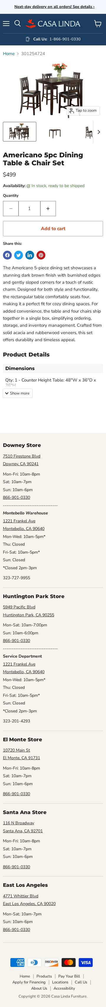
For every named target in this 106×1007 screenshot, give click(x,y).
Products (44, 976)
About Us (39, 988)
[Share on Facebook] (7, 255)
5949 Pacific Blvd (19, 607)
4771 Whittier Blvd (20, 896)
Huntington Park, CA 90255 (28, 615)
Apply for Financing (29, 982)
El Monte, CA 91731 (21, 758)
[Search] (17, 23)
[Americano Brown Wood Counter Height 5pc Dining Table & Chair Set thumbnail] (19, 131)
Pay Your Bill (69, 976)
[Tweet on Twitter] (18, 255)
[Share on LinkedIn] (29, 255)
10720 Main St (16, 750)
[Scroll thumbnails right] (97, 132)
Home (9, 53)
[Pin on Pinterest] (41, 255)
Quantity (11, 196)
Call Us (81, 982)
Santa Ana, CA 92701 (23, 831)
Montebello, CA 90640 (23, 528)
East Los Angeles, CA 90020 (29, 904)
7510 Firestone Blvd (21, 456)
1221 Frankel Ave (19, 521)
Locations (60, 982)
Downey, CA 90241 (21, 464)
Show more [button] (19, 393)
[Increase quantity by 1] (48, 208)
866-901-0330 (16, 497)
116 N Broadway (18, 823)
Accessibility (64, 988)
